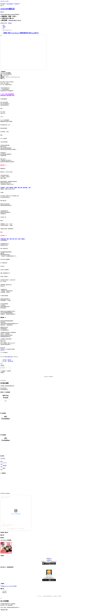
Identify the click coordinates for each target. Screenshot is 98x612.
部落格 (4, 26)
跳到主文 (2, 11)
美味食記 (9, 359)
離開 (6, 609)
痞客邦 (8, 356)
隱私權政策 (55, 596)
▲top (1, 363)
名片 (4, 28)
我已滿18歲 (3, 609)
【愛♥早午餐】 (10, 361)
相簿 (4, 25)
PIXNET (40, 596)
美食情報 (10, 23)
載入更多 (2, 365)
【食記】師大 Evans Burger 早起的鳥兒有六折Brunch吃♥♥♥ (21, 33)
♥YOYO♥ (2, 350)
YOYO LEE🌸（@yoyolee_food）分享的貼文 (16, 528)
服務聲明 (59, 596)
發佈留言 (2, 372)
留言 (11, 356)
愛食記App (50, 560)
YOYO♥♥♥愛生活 (7, 9)
